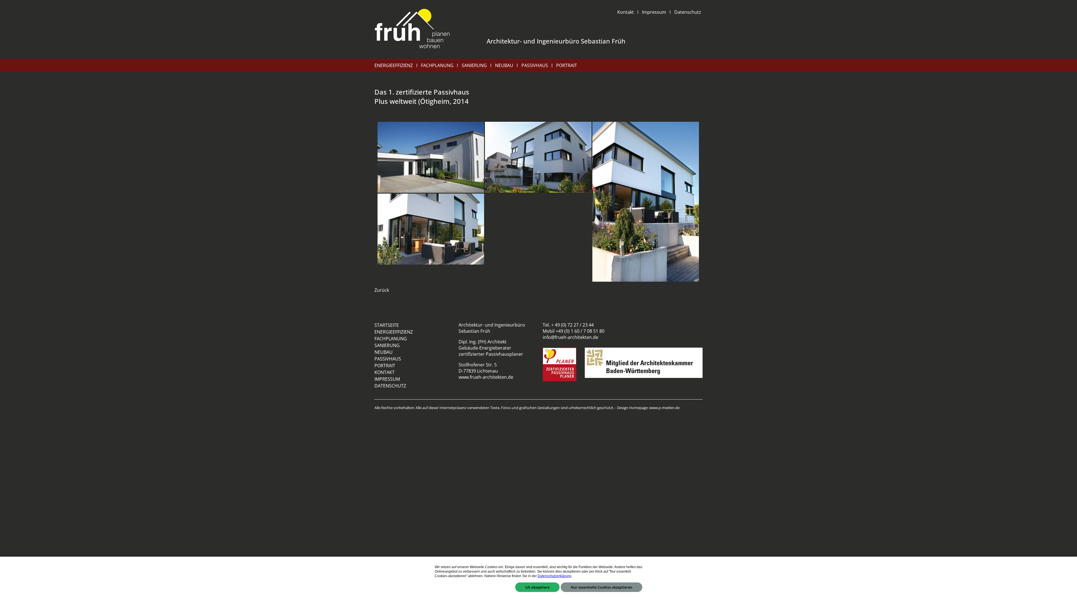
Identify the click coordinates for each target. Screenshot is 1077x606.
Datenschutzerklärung (554, 576)
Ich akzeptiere (537, 587)
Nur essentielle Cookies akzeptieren (601, 587)
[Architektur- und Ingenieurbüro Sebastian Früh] (412, 29)
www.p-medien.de (664, 407)
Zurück (381, 290)
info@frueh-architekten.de (570, 337)
